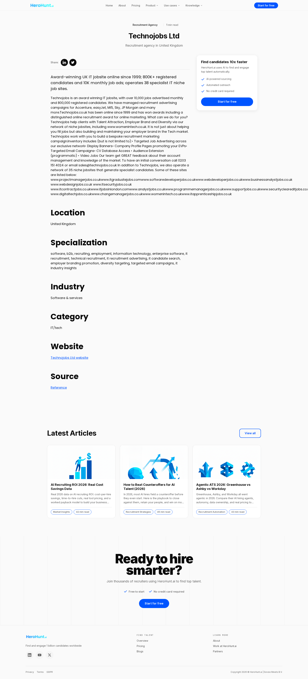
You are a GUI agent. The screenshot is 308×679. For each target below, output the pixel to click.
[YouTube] (39, 655)
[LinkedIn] (30, 655)
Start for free (266, 5)
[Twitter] (49, 655)
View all (250, 433)
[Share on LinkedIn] (64, 62)
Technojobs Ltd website (69, 357)
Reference (59, 387)
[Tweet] (72, 62)
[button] (152, 5)
